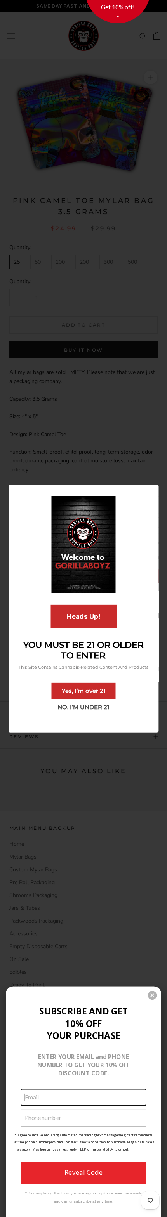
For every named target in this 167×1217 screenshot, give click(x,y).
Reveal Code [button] (83, 1172)
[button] (152, 995)
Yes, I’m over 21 (84, 690)
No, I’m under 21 (83, 707)
